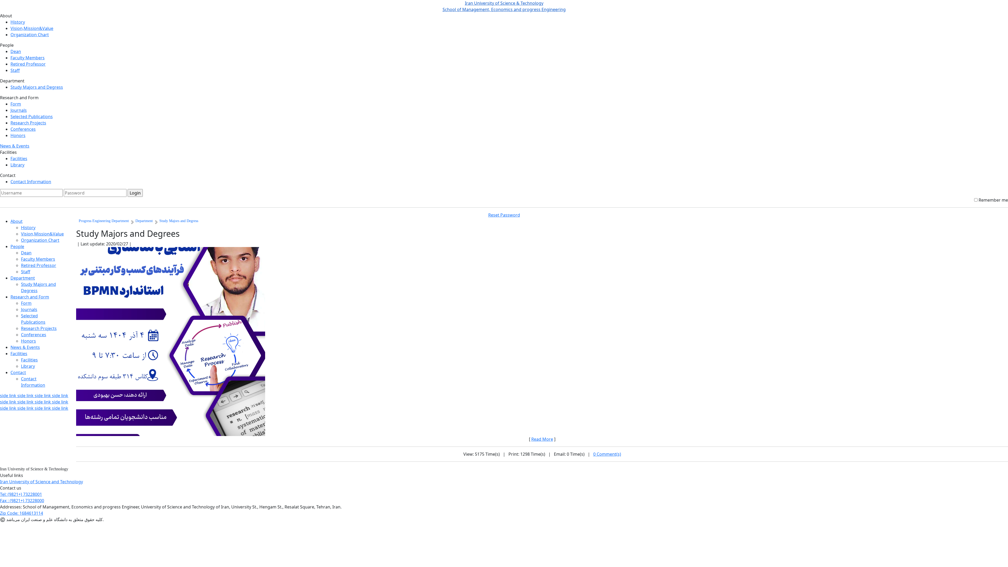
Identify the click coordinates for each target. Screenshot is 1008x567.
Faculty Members (27, 58)
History (17, 22)
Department (22, 278)
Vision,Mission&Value (31, 28)
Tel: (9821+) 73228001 (21, 494)
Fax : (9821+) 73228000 (22, 500)
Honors (17, 135)
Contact (18, 372)
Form (15, 104)
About (16, 221)
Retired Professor (28, 64)
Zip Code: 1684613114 (21, 513)
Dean (15, 51)
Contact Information (30, 182)
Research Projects (28, 123)
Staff (15, 70)
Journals (18, 110)
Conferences (23, 129)
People (17, 246)
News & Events (14, 146)
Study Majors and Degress (36, 87)
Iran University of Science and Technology (41, 482)
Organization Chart (29, 35)
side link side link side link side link (34, 395)
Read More (542, 439)
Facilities (18, 158)
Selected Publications (31, 116)
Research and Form (29, 297)
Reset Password (504, 215)
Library (17, 165)
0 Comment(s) (607, 454)
